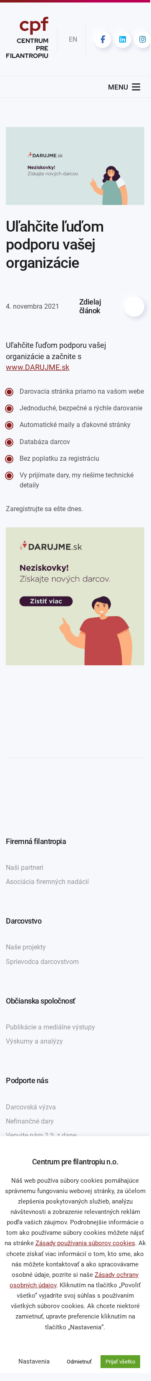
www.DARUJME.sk (37, 367)
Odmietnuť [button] (79, 1362)
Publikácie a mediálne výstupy (50, 1027)
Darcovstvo (23, 921)
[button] (118, 87)
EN (73, 39)
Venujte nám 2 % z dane (41, 1135)
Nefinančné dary (30, 1121)
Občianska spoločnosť (40, 1001)
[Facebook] (102, 39)
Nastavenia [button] (34, 1361)
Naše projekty (26, 947)
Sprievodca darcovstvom (42, 962)
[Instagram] (142, 39)
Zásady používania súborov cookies (85, 1243)
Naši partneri (24, 868)
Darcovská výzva (31, 1107)
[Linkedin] (122, 39)
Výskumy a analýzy (34, 1041)
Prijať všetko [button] (120, 1362)
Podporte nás (27, 1080)
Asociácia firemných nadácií (47, 882)
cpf (27, 39)
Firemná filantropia (36, 841)
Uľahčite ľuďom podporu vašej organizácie (54, 244)
